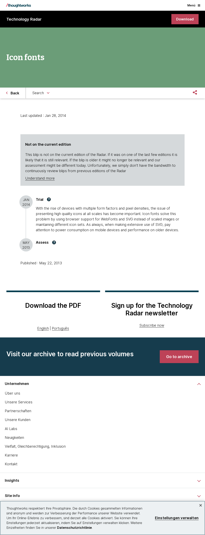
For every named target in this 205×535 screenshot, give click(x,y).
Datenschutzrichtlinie (74, 528)
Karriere (11, 455)
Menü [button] (191, 5)
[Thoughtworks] (18, 5)
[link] (185, 19)
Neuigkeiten (14, 437)
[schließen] (200, 505)
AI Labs (11, 429)
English (43, 328)
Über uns (12, 393)
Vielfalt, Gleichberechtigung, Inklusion (35, 446)
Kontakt (11, 464)
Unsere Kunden (17, 420)
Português (60, 328)
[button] (49, 199)
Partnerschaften (18, 411)
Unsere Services (18, 402)
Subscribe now (151, 325)
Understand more (40, 178)
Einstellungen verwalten (177, 518)
